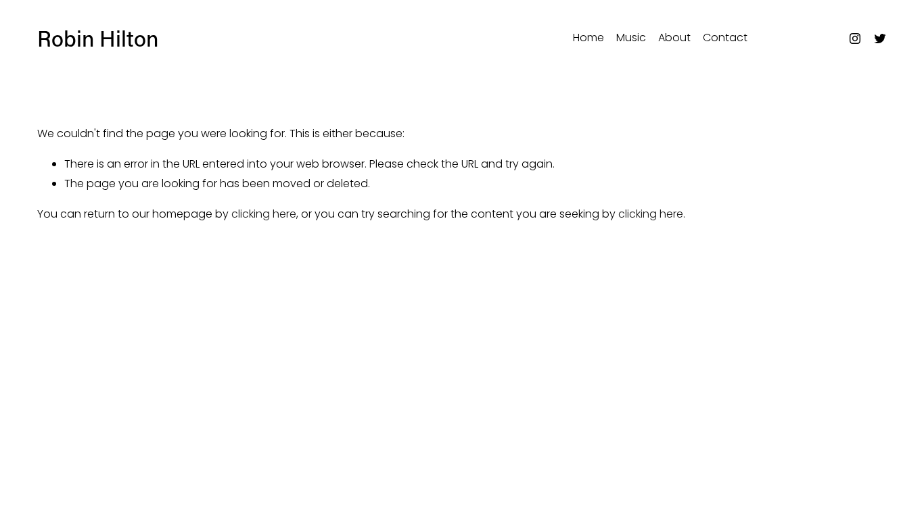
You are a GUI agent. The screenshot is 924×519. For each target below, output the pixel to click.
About (674, 37)
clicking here (263, 214)
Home (588, 37)
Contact (725, 37)
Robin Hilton (97, 38)
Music (631, 37)
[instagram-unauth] (855, 38)
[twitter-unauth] (880, 38)
